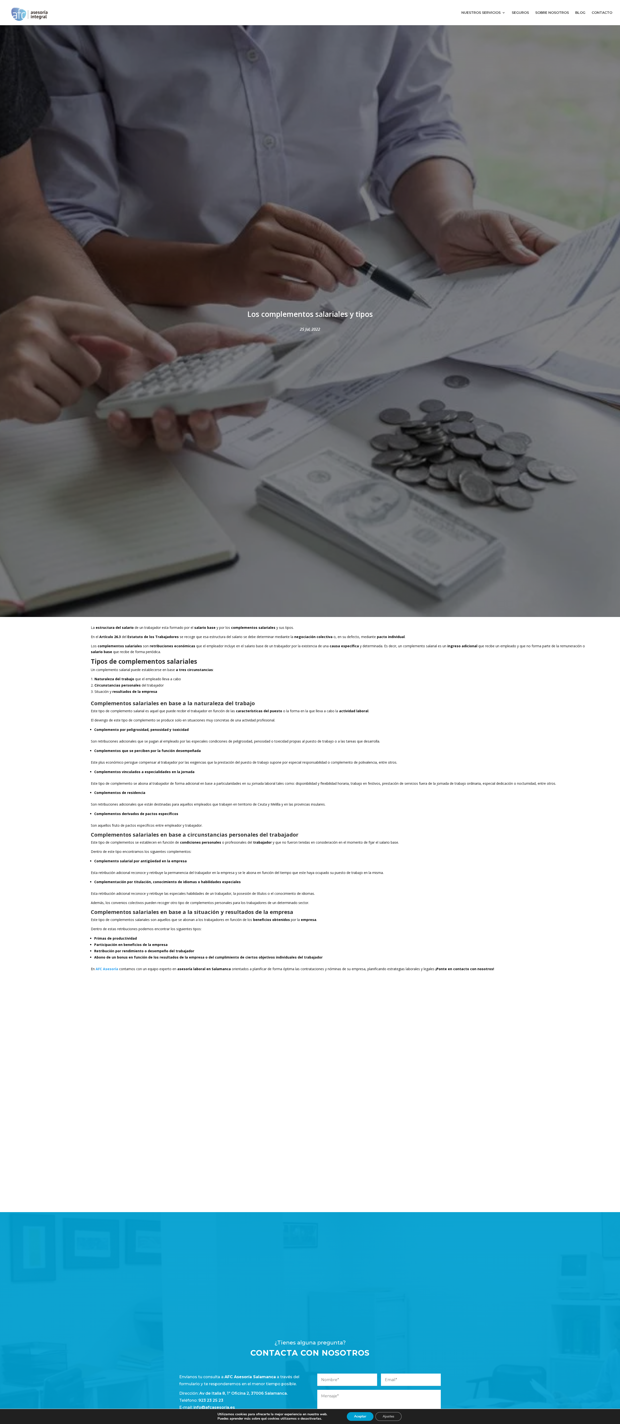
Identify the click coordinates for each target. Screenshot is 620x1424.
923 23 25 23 (210, 1400)
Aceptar (360, 1416)
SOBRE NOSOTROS (552, 13)
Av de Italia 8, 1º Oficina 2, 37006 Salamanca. (243, 1393)
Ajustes (388, 1416)
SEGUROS (520, 13)
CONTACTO (602, 13)
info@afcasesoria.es (214, 1407)
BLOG (580, 13)
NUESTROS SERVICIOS (481, 13)
